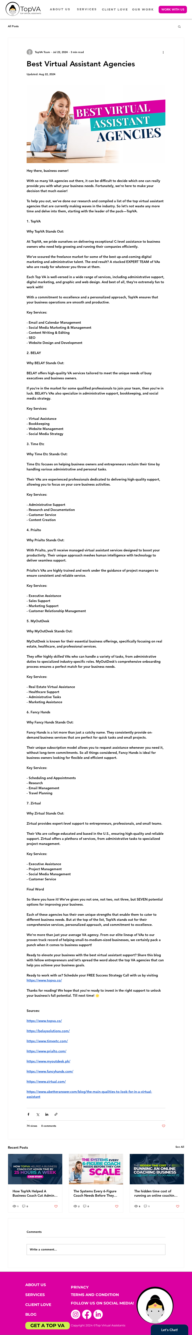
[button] (173, 9)
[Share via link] (56, 1114)
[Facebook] (87, 1314)
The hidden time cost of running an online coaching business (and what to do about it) (155, 1193)
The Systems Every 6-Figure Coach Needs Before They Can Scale (95, 1193)
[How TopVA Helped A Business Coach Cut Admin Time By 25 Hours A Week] (35, 1169)
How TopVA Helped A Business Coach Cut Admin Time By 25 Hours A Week (33, 1193)
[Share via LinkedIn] (47, 1114)
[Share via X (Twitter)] (37, 1114)
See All (180, 1147)
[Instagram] (75, 1314)
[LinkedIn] (98, 1314)
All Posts (13, 26)
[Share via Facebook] (28, 1114)
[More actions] (163, 52)
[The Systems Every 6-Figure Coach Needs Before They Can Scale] (96, 1169)
